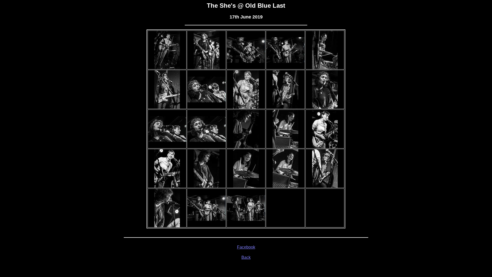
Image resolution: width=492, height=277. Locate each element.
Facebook (246, 247)
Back (246, 257)
